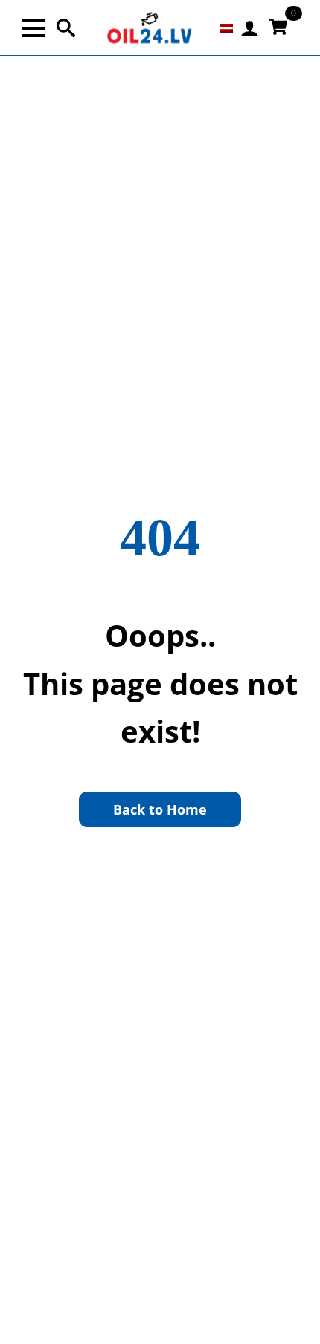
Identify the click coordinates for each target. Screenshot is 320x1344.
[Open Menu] (33, 28)
